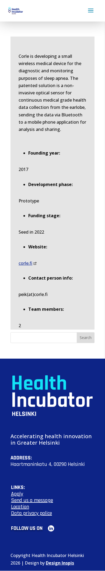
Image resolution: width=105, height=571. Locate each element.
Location (20, 506)
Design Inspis (60, 563)
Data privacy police (31, 513)
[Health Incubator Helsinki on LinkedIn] (49, 528)
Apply (17, 493)
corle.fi (25, 263)
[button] (90, 14)
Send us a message (32, 500)
